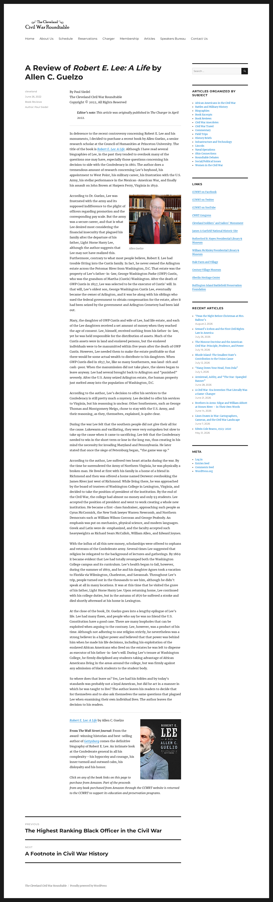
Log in (199, 459)
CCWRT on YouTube (204, 207)
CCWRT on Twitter (203, 199)
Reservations (87, 38)
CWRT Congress (201, 215)
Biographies (202, 110)
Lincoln (199, 145)
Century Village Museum (206, 269)
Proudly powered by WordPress (88, 885)
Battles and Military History (211, 106)
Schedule (66, 38)
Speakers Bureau (173, 38)
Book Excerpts (203, 114)
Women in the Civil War (209, 165)
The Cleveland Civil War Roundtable (46, 885)
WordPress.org (204, 471)
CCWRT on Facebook (204, 192)
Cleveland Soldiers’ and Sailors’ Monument (217, 223)
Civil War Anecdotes (207, 122)
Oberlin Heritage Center (206, 277)
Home (29, 38)
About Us (46, 38)
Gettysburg (91, 741)
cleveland (31, 91)
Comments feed (204, 467)
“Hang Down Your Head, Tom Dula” (216, 368)
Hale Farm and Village (205, 262)
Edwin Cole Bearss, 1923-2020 (213, 429)
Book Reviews (33, 101)
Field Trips (201, 134)
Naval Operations (205, 149)
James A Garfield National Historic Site (215, 230)
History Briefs (203, 138)
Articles (149, 38)
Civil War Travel (204, 126)
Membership (129, 38)
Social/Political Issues (208, 161)
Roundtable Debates (207, 157)
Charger (109, 38)
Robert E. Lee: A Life (111, 149)
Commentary (203, 130)
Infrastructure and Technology (213, 142)
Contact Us (199, 38)
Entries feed (202, 463)
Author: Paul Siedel (36, 106)
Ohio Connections (205, 153)
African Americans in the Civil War (215, 103)
